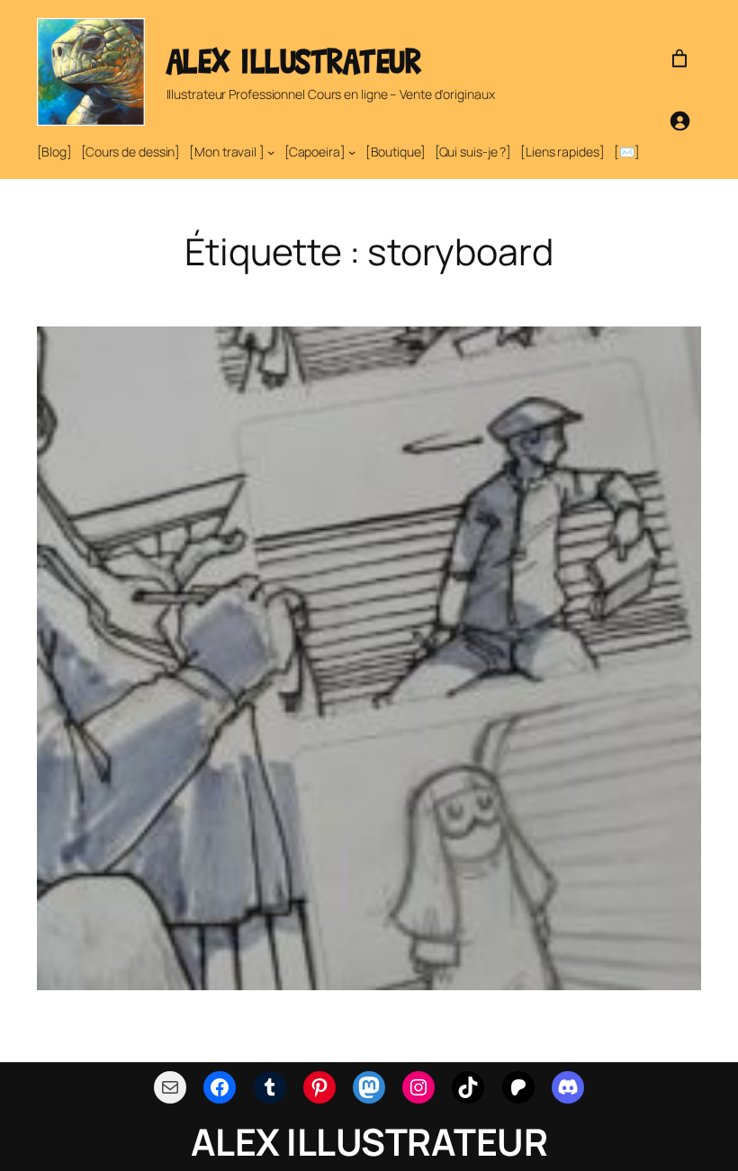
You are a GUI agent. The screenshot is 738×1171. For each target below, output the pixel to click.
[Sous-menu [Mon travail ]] (270, 152)
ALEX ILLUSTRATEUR (293, 60)
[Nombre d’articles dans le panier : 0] (679, 58)
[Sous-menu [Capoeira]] (352, 152)
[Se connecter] (679, 120)
